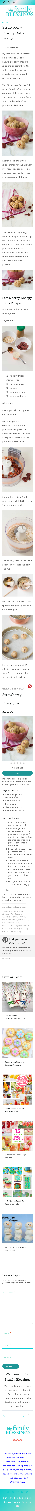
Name (7, 1333)
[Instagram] (14, 2)
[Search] (29, 1414)
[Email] (8, 1492)
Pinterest (7, 953)
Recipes (5, 22)
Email (7, 1345)
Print (17, 773)
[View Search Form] (31, 2)
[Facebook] (4, 2)
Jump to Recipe (11, 47)
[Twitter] (27, 1492)
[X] (9, 2)
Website (7, 1357)
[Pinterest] (22, 1492)
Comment (9, 1292)
